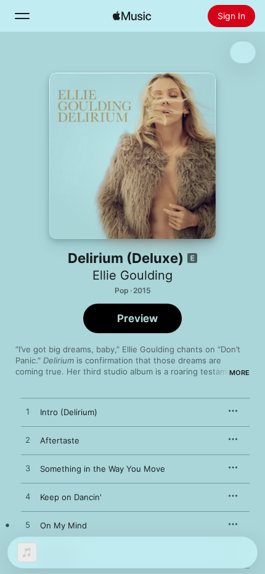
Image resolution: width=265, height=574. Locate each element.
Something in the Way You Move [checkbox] (102, 469)
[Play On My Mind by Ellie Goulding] (27, 525)
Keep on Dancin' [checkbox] (71, 497)
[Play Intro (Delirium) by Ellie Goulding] (27, 412)
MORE (239, 372)
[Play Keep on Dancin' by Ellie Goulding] (27, 497)
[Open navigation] (22, 16)
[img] (132, 16)
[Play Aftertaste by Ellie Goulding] (27, 440)
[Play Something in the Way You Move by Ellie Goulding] (27, 468)
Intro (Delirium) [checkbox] (68, 412)
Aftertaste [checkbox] (60, 440)
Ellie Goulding (132, 275)
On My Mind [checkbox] (63, 525)
